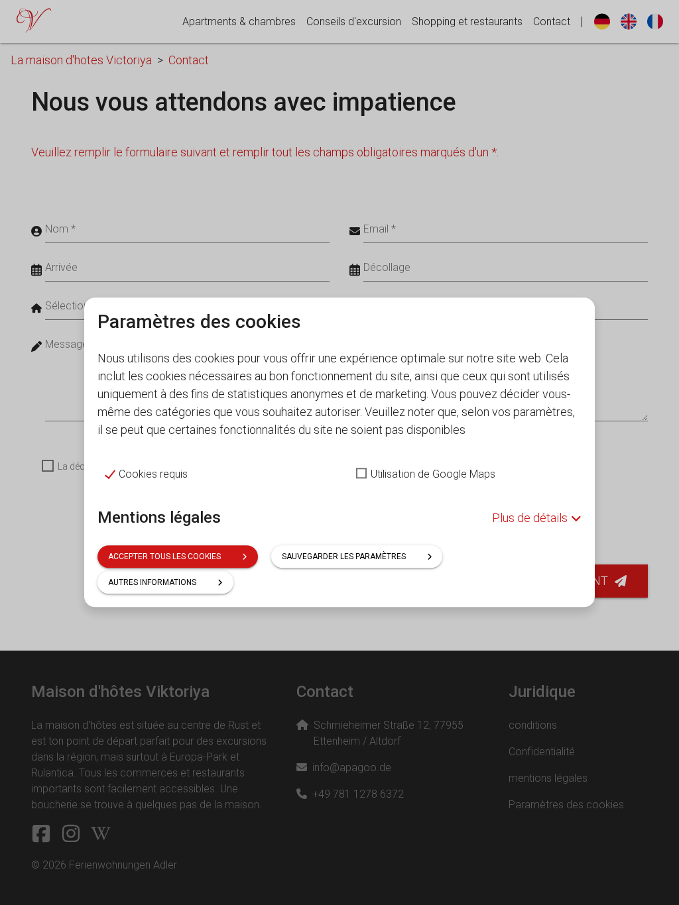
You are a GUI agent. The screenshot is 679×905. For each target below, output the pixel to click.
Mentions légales (159, 517)
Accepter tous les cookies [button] (164, 557)
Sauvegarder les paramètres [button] (344, 557)
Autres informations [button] (152, 583)
